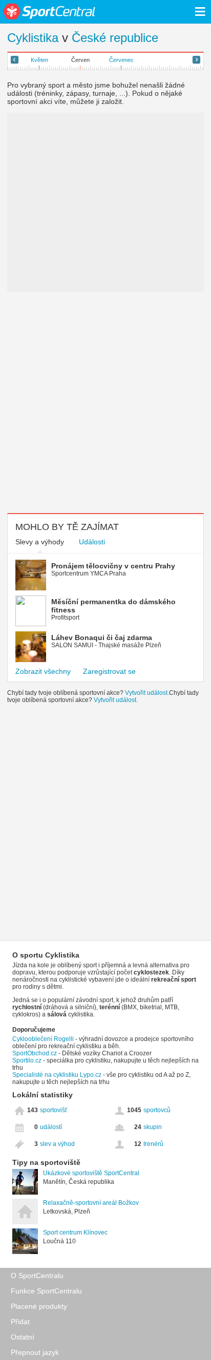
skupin (152, 1127)
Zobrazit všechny (43, 671)
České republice (115, 38)
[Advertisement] (105, 402)
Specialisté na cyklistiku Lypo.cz (56, 1074)
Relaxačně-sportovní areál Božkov (91, 1202)
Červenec (121, 60)
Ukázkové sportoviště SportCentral (91, 1173)
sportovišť (54, 1110)
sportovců (157, 1110)
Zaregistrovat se (109, 671)
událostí (51, 1127)
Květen (39, 60)
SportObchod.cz (35, 1053)
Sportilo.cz (26, 1060)
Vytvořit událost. (147, 692)
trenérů (153, 1144)
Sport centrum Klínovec (75, 1232)
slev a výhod (57, 1144)
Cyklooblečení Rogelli (43, 1039)
